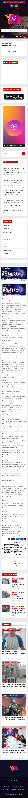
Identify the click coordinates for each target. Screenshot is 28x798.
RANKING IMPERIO (21, 789)
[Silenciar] (21, 145)
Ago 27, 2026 (15, 586)
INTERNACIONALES (8, 232)
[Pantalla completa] (23, 145)
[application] (14, 126)
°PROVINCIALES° (10, 794)
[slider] (12, 145)
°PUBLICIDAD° (15, 786)
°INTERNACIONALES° (13, 792)
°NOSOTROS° (19, 784)
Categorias (6, 225)
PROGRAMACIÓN (6, 789)
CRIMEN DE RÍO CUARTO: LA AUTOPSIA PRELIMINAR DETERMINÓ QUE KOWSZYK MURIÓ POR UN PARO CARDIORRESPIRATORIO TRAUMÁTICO (14, 654)
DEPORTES (6, 229)
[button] (20, 37)
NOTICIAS (10, 43)
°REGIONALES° (18, 794)
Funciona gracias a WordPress (9, 779)
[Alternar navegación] (17, 37)
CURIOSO (14, 789)
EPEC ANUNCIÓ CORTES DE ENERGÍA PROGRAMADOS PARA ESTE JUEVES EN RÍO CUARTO (14, 180)
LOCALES (4, 43)
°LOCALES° (12, 784)
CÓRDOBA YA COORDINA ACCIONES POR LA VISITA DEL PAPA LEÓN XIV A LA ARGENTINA (14, 200)
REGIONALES (6, 254)
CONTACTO (4, 792)
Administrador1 (14, 50)
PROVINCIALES (7, 250)
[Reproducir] (4, 145)
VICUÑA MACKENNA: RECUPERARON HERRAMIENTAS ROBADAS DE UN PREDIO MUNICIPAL (13, 208)
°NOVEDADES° (7, 786)
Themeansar (14, 780)
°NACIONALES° (22, 792)
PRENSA (5, 246)
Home (7, 784)
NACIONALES (6, 239)
